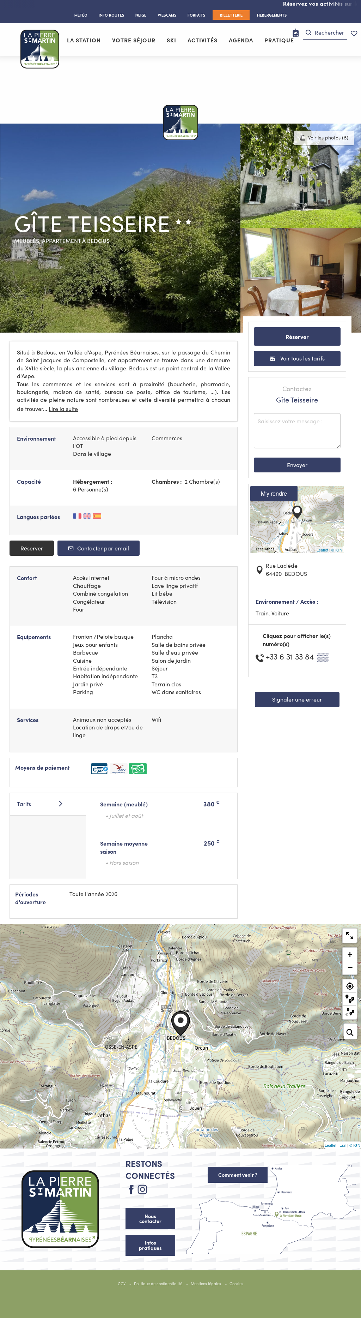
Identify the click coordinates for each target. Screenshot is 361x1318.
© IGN (336, 550)
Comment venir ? (237, 1174)
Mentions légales (206, 1283)
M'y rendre (274, 493)
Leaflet (322, 550)
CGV (122, 1283)
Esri (342, 1145)
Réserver (31, 548)
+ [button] (350, 954)
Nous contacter (150, 1218)
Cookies (236, 1283)
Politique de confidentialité (158, 1283)
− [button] (350, 967)
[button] (325, 33)
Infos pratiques (150, 1245)
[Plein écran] (349, 935)
